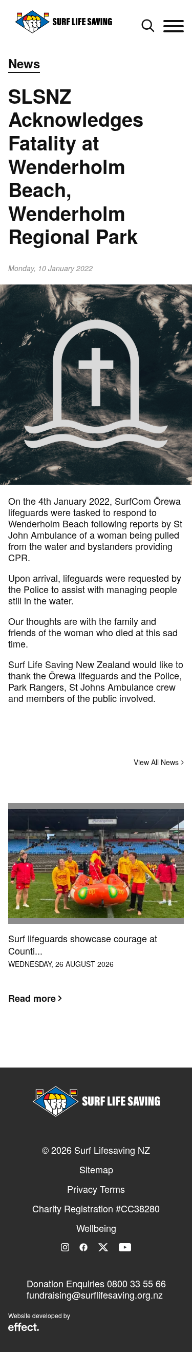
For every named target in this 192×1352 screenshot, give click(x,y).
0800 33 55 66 (136, 1283)
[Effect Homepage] (23, 1328)
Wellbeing (96, 1227)
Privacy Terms (96, 1188)
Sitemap (96, 1169)
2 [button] (96, 1048)
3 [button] (111, 1048)
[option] (96, 911)
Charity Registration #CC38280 (96, 1208)
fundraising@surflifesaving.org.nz (95, 1294)
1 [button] (81, 1048)
